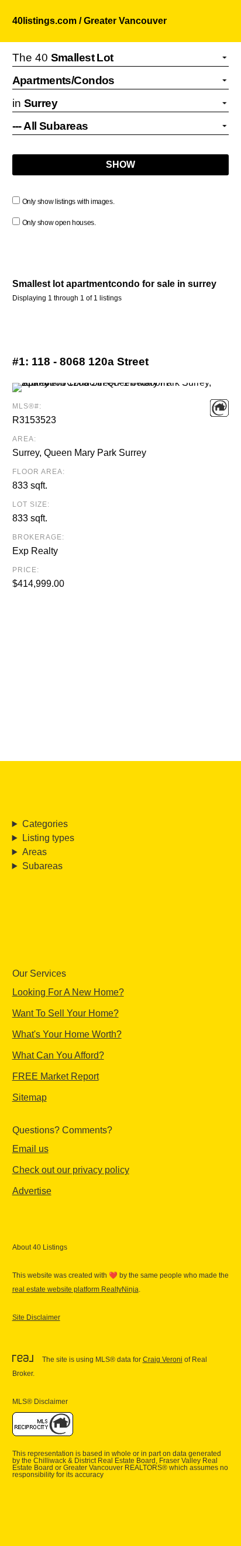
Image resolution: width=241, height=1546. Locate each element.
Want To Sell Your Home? (65, 1013)
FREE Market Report (55, 1076)
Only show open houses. (59, 223)
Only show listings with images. (68, 202)
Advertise (31, 1191)
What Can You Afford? (58, 1055)
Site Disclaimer (36, 1317)
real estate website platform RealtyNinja (75, 1289)
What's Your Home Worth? (67, 1034)
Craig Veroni (163, 1359)
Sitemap (29, 1097)
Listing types (48, 838)
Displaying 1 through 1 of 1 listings (67, 298)
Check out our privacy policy (70, 1170)
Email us (30, 1149)
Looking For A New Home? (68, 992)
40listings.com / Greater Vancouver (89, 21)
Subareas (42, 866)
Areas (34, 852)
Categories (45, 824)
